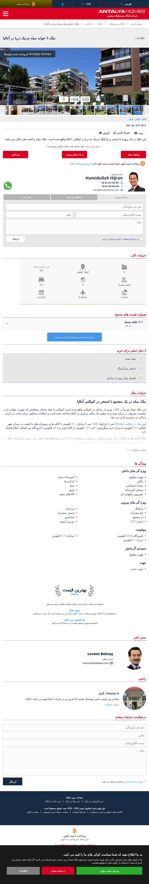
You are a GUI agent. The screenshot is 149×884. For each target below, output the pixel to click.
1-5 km (124, 297)
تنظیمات (23, 870)
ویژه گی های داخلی (133, 471)
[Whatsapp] (8, 189)
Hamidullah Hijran (104, 178)
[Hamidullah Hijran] (134, 190)
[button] (5, 76)
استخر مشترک (124, 284)
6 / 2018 (41, 297)
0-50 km (83, 297)
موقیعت (141, 529)
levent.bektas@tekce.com (95, 663)
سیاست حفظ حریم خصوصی (55, 811)
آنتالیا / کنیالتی (83, 272)
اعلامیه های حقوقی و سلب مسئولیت (106, 811)
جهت (143, 563)
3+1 (41, 284)
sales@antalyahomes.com (106, 189)
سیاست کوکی (33, 811)
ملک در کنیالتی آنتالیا (130, 424)
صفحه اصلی (136, 23)
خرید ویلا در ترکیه (73, 801)
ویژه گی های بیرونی (133, 502)
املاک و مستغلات (116, 23)
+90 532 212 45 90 (110, 182)
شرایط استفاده (129, 239)
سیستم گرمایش (135, 548)
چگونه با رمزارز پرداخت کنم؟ (84, 163)
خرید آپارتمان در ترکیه (94, 801)
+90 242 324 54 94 (111, 186)
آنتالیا (100, 23)
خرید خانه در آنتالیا (53, 801)
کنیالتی (88, 23)
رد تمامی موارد (58, 870)
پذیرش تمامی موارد (109, 871)
